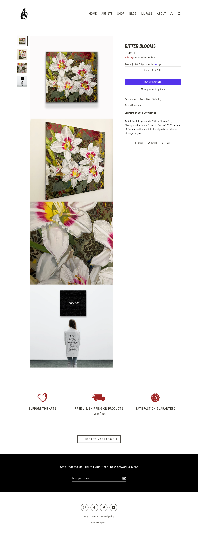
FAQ (86, 516)
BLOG (132, 13)
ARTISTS (106, 13)
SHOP (121, 13)
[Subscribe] (124, 478)
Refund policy (107, 516)
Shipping (129, 57)
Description (131, 99)
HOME (93, 13)
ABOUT (161, 13)
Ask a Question (133, 105)
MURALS (146, 13)
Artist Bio (145, 99)
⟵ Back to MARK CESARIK (99, 439)
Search (94, 516)
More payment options (153, 89)
